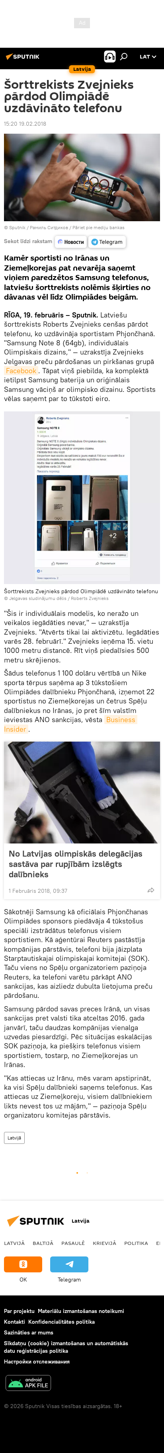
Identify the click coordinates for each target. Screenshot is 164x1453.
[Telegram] (107, 242)
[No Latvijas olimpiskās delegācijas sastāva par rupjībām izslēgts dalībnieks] (82, 792)
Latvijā (14, 1138)
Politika (136, 1243)
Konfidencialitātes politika (61, 1321)
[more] (151, 890)
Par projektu (19, 1311)
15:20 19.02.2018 (25, 123)
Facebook (21, 370)
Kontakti (14, 1321)
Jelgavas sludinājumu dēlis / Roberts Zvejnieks (59, 598)
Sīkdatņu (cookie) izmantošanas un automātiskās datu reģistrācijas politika (66, 1347)
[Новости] (71, 242)
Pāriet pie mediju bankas (98, 227)
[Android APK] (28, 1384)
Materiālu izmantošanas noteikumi (81, 1311)
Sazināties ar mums (28, 1332)
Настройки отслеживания (37, 1361)
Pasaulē (73, 1243)
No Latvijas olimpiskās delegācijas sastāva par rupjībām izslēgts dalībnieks (76, 863)
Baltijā (43, 1243)
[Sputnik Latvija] (24, 59)
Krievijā (104, 1243)
